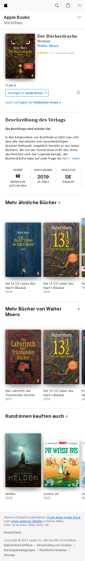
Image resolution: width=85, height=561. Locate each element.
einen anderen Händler (26, 521)
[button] (56, 5)
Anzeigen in (25, 93)
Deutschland (12, 532)
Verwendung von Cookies (54, 545)
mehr (76, 158)
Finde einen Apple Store (63, 517)
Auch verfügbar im (31, 102)
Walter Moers (48, 46)
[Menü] (79, 5)
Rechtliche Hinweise (53, 550)
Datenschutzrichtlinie (18, 545)
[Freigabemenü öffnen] (78, 93)
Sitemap (9, 555)
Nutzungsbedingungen (19, 550)
